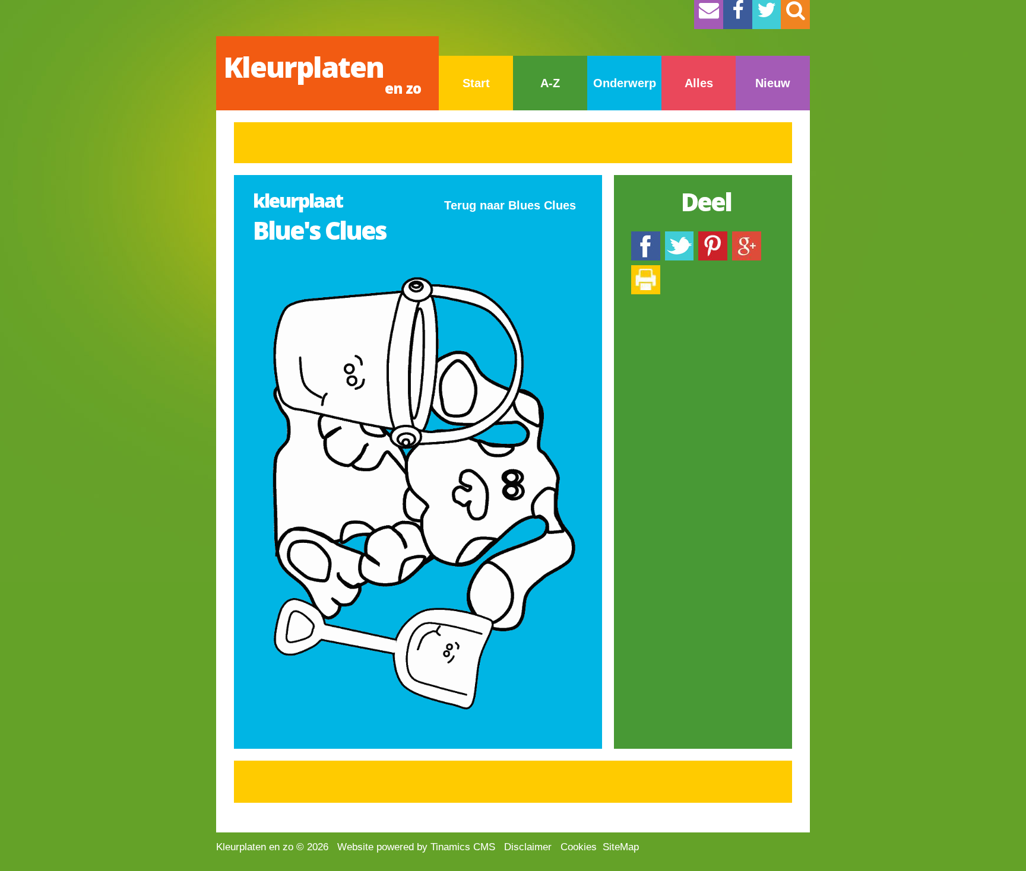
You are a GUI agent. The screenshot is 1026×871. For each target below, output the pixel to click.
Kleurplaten (322, 72)
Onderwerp (624, 83)
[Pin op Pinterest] (712, 237)
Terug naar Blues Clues (510, 205)
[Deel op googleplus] (746, 237)
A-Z (550, 83)
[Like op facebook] (645, 237)
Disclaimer (528, 847)
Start (476, 83)
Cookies (578, 847)
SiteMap (621, 847)
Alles (699, 83)
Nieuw (772, 83)
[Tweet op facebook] (679, 237)
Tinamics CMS (462, 847)
